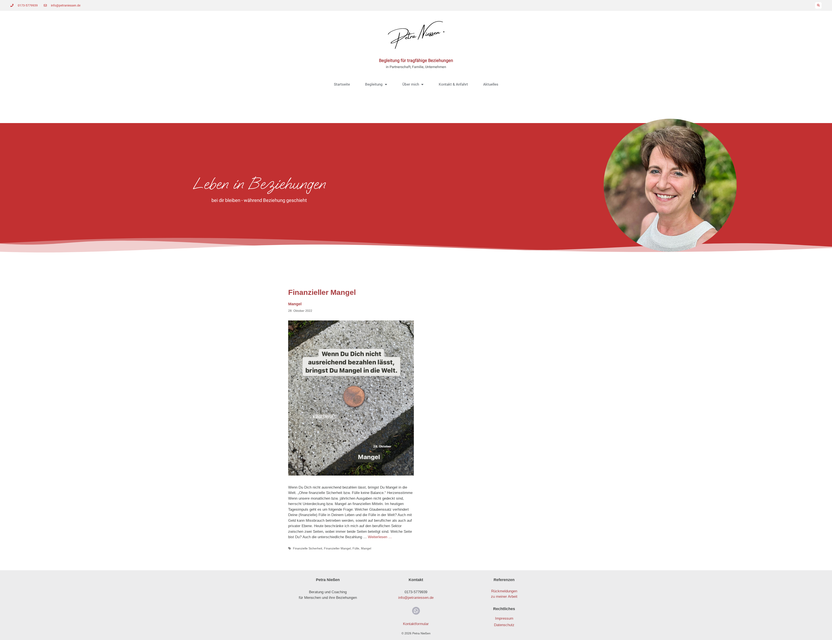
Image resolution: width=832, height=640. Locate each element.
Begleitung (374, 84)
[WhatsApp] (416, 611)
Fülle (356, 548)
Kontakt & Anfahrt (453, 84)
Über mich (410, 84)
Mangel (295, 304)
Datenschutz (504, 625)
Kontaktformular (416, 624)
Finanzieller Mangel (337, 548)
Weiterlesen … (380, 537)
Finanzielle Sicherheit (307, 548)
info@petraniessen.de (416, 598)
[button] (818, 5)
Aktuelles (490, 84)
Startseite (342, 84)
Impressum (504, 618)
